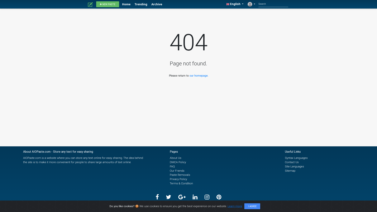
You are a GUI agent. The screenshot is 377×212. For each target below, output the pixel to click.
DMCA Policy (178, 162)
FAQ (172, 166)
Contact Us (292, 162)
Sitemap (290, 170)
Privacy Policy (178, 179)
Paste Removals (180, 175)
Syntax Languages (296, 158)
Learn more (235, 206)
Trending (141, 4)
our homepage (199, 75)
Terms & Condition (181, 183)
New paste (108, 4)
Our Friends (177, 170)
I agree (252, 206)
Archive (156, 4)
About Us (175, 158)
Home (126, 4)
